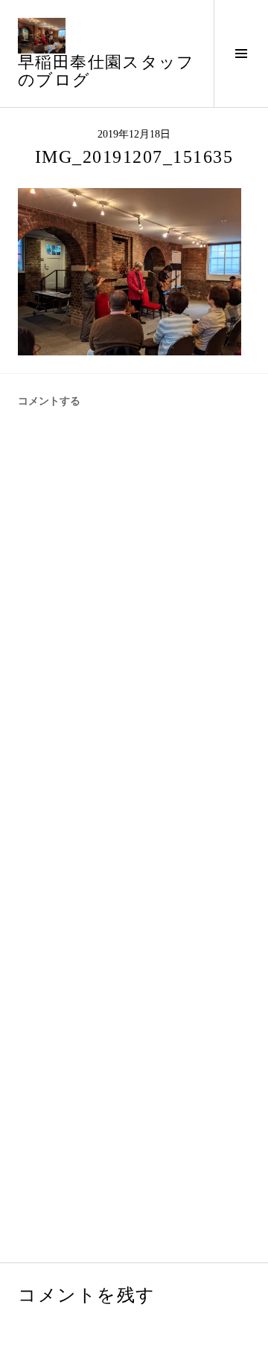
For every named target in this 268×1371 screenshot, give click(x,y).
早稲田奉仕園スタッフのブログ (106, 71)
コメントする (49, 401)
